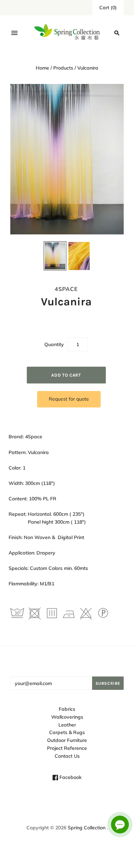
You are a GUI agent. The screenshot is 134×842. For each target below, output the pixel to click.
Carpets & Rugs (67, 732)
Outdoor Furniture (67, 740)
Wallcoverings (67, 717)
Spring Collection (86, 828)
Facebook (69, 777)
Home (42, 68)
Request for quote (69, 399)
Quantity (54, 344)
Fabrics (67, 709)
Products (63, 68)
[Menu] (14, 33)
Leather (67, 725)
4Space (66, 288)
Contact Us (67, 756)
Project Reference (67, 748)
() (108, 7)
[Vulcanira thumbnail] (55, 256)
